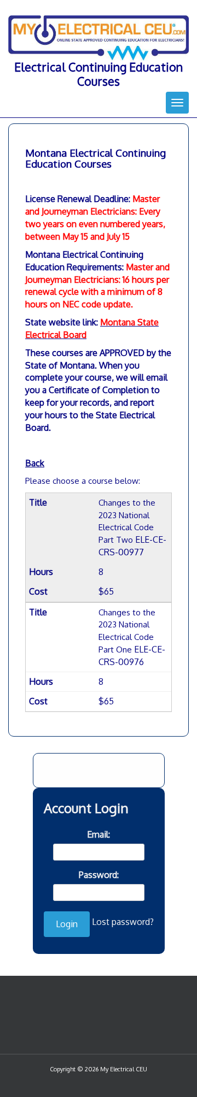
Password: (99, 874)
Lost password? (123, 921)
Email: (98, 834)
